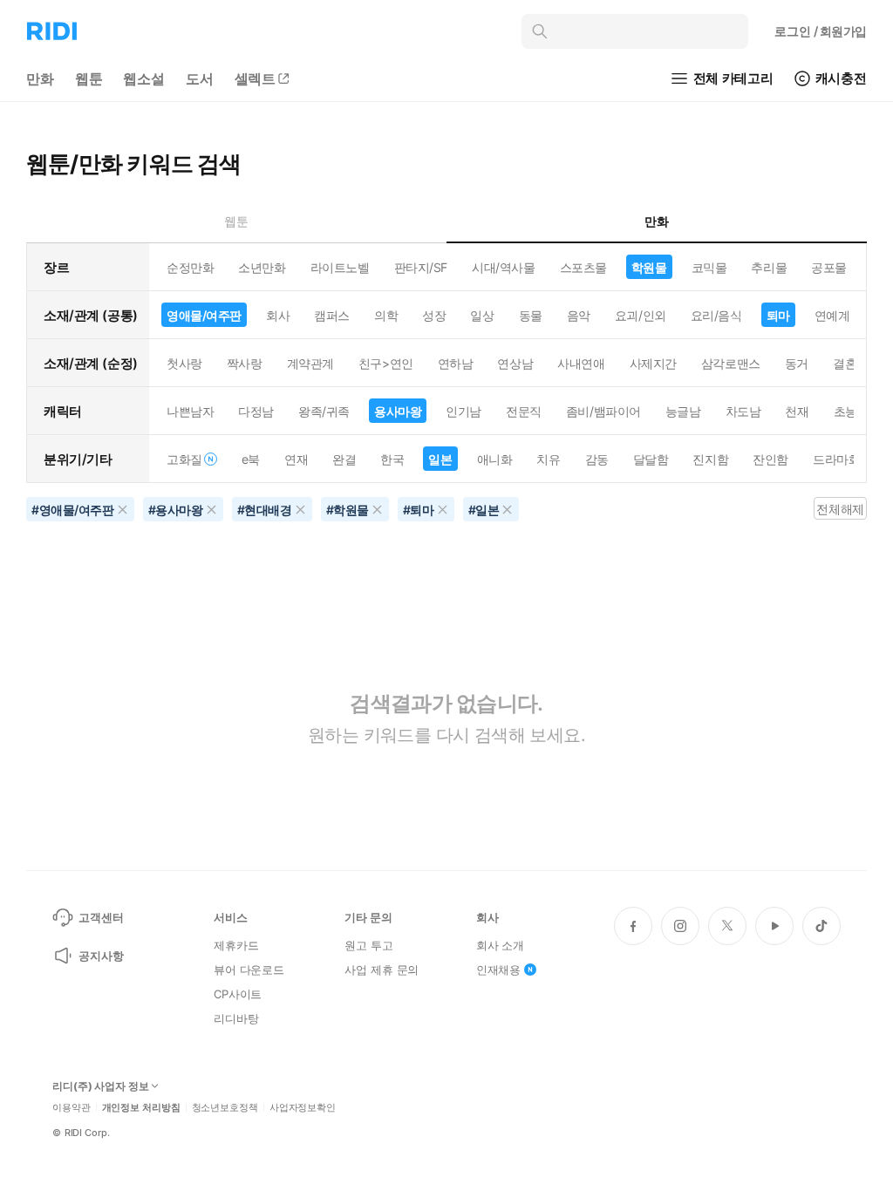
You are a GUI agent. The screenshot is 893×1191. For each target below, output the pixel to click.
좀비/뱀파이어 (603, 411)
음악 (578, 315)
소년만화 (261, 267)
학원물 (649, 267)
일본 (440, 459)
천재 (796, 411)
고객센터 (100, 917)
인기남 (463, 411)
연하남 (456, 363)
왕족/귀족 (324, 411)
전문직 (524, 411)
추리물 (769, 267)
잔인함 (770, 459)
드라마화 (836, 459)
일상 (482, 315)
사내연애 (580, 363)
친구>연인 (385, 363)
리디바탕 (236, 1018)
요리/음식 (716, 315)
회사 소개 (500, 945)
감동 (597, 459)
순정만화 (190, 267)
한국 (392, 459)
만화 (40, 78)
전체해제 (839, 508)
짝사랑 (244, 363)
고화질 (184, 459)
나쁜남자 (190, 411)
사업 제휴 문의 (381, 970)
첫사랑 (184, 363)
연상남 (515, 363)
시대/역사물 (503, 267)
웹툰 (89, 78)
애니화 (495, 459)
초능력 (851, 411)
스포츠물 (583, 267)
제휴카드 (236, 945)
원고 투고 (368, 945)
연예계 (832, 315)
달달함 (651, 459)
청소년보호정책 (225, 1107)
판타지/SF (420, 267)
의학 (386, 315)
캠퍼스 (332, 315)
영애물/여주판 (204, 315)
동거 (796, 363)
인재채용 (498, 970)
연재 (296, 459)
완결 (344, 459)
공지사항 (100, 956)
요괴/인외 (640, 315)
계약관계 (310, 363)
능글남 (683, 411)
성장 (434, 315)
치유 (548, 459)
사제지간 (653, 363)
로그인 (820, 31)
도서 (200, 78)
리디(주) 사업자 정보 (100, 1086)
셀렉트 (255, 78)
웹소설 (144, 78)
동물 (530, 315)
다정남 (256, 411)
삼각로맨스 (730, 363)
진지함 (710, 459)
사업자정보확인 (302, 1107)
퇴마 (778, 315)
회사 (278, 315)
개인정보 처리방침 (141, 1107)
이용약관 (71, 1107)
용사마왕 (397, 411)
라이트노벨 (340, 267)
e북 (251, 459)
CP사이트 (238, 994)
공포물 (829, 267)
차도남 (743, 411)
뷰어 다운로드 (249, 970)
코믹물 (709, 267)
